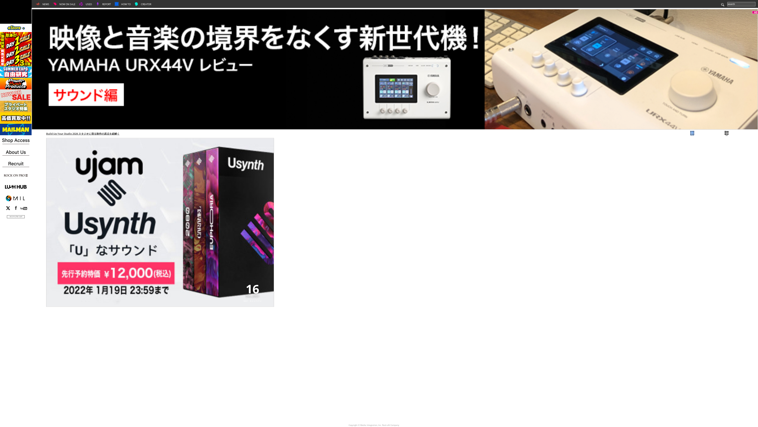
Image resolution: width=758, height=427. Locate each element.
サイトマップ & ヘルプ (16, 216)
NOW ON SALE (67, 4)
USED (88, 4)
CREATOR (145, 4)
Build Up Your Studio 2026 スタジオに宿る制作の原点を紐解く (83, 133)
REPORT (106, 4)
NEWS (45, 4)
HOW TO (126, 4)
